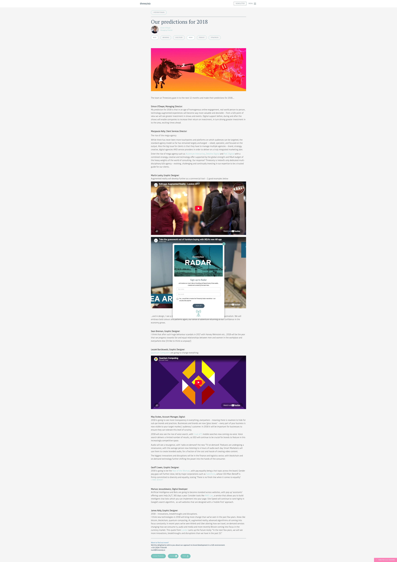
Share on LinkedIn (182, 540)
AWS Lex (209, 496)
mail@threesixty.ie (158, 550)
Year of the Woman (181, 471)
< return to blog (158, 12)
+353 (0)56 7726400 (159, 548)
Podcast (201, 37)
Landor (185, 530)
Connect (172, 556)
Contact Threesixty (158, 556)
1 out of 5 (198, 434)
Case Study (178, 37)
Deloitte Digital (212, 154)
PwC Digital (229, 154)
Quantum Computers (160, 353)
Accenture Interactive (195, 154)
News (191, 37)
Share (184, 556)
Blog (154, 37)
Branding (166, 37)
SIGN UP (198, 306)
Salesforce (210, 474)
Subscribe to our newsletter (386, 560)
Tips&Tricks (214, 37)
